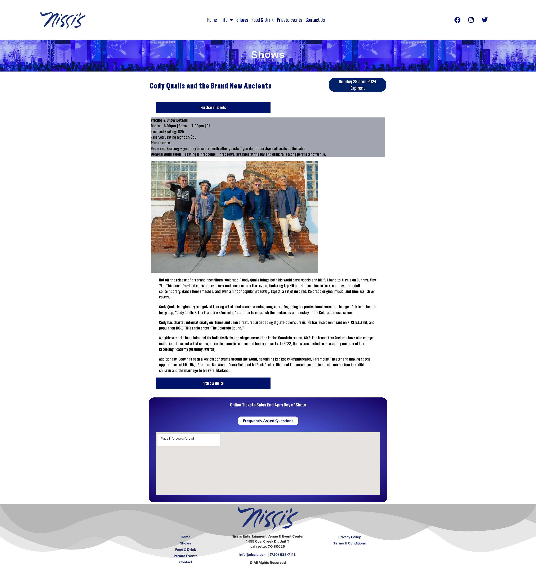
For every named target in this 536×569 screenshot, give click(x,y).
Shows (242, 19)
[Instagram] (471, 20)
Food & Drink (262, 19)
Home (212, 19)
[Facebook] (457, 20)
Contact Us (315, 19)
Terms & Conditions (349, 543)
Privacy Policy (349, 537)
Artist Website (213, 383)
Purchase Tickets (213, 107)
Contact (185, 562)
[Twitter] (484, 20)
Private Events (289, 19)
